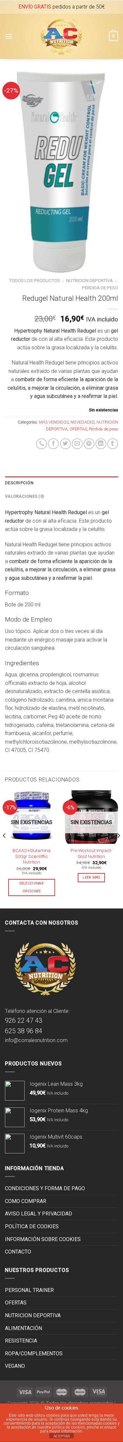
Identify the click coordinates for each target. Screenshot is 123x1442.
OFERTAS (78, 428)
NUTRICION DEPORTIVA (89, 280)
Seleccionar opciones (31, 887)
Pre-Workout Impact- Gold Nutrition (91, 853)
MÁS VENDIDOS (54, 422)
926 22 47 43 (23, 1020)
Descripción (19, 482)
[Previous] (4, 849)
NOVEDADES (82, 422)
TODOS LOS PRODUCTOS (34, 280)
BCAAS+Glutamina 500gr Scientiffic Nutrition (31, 856)
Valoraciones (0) (24, 496)
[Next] (118, 849)
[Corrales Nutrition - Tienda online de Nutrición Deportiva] (61, 36)
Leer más (91, 877)
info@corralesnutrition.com (36, 1040)
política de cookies (68, 1427)
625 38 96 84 (23, 1031)
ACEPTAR (61, 1436)
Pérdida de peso (100, 287)
